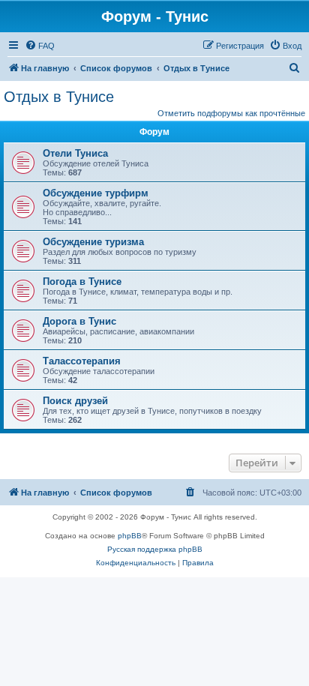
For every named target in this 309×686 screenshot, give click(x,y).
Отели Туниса (75, 153)
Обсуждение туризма (93, 241)
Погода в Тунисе (82, 281)
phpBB (130, 536)
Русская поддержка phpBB (154, 549)
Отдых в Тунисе (59, 96)
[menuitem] (40, 46)
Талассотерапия (82, 361)
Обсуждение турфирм (95, 193)
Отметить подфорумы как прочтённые (231, 113)
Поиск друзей (75, 400)
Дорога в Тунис (79, 321)
